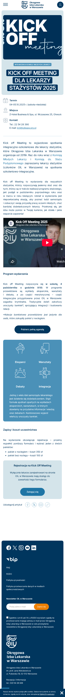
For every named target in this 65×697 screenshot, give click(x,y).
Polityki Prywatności (47, 694)
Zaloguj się (32, 491)
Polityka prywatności (15, 580)
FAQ (8, 567)
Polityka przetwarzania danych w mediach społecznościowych (25, 588)
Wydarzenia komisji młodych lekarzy (32, 64)
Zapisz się (41, 607)
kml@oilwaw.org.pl (26, 127)
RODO (9, 574)
